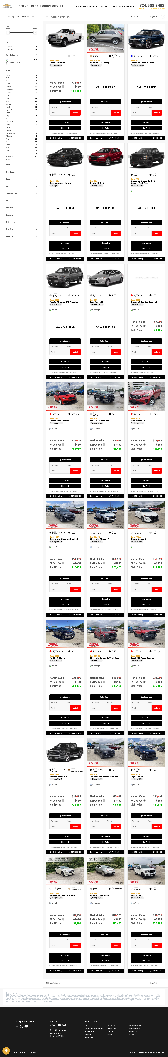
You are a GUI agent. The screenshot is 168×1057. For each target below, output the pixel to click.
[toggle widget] (6, 1051)
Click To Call (65, 128)
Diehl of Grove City (55, 138)
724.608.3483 (152, 5)
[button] (82, 38)
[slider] (8, 32)
